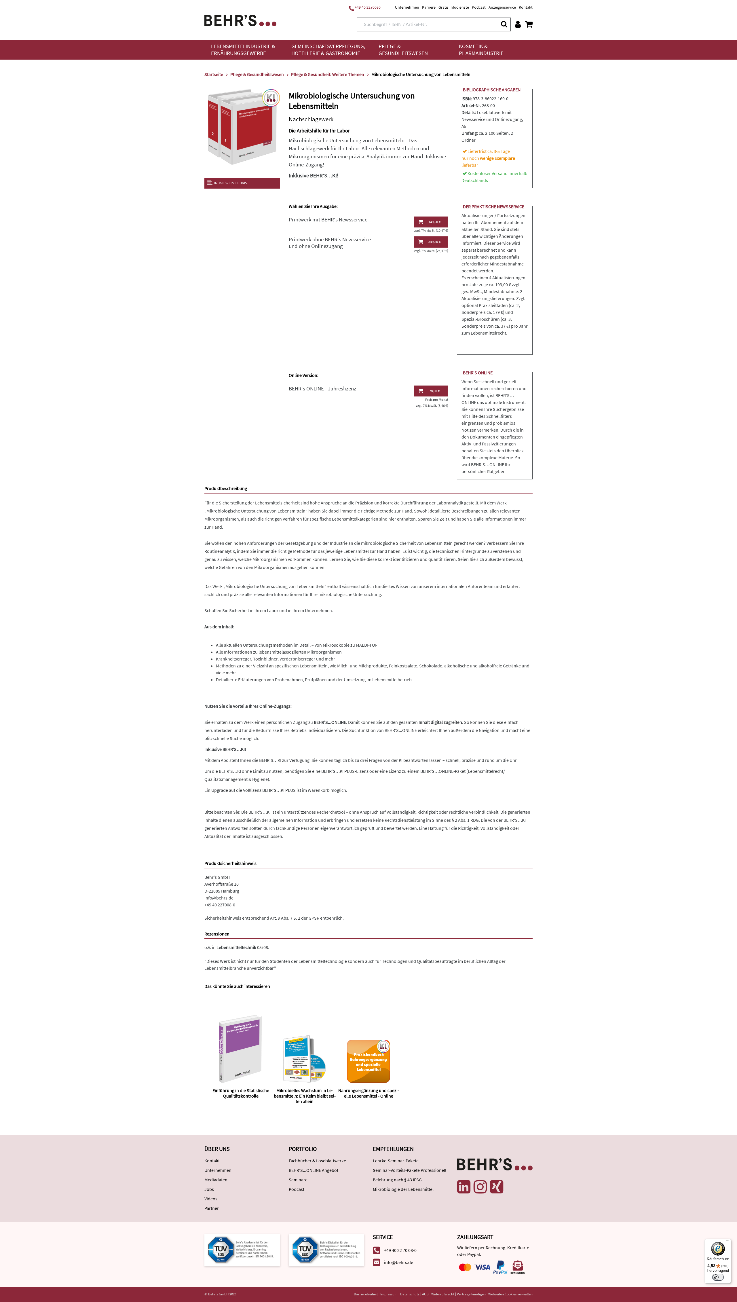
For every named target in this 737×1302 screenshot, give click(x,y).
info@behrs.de (218, 898)
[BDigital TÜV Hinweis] (242, 1249)
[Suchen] (504, 24)
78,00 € (434, 390)
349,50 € (434, 241)
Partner (211, 1208)
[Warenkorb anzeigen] (529, 24)
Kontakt (526, 7)
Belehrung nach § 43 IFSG (397, 1180)
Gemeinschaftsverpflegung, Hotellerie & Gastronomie (328, 49)
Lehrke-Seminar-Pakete (396, 1161)
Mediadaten (215, 1180)
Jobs (209, 1189)
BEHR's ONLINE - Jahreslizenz (322, 388)
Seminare (298, 1180)
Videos (210, 1199)
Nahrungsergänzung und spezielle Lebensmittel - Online (368, 1093)
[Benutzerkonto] (518, 24)
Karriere (429, 7)
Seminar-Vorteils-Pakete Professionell (409, 1170)
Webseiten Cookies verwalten (510, 1294)
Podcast (479, 7)
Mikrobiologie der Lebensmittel (403, 1189)
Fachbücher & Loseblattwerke (317, 1161)
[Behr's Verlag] (240, 19)
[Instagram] (480, 1187)
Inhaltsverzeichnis (230, 183)
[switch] (718, 1277)
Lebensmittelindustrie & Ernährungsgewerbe (243, 49)
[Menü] (727, 1242)
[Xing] (496, 1187)
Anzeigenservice (502, 7)
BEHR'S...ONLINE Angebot (313, 1170)
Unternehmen (407, 7)
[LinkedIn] (463, 1187)
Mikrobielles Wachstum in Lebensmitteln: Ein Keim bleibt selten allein (305, 1095)
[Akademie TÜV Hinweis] (326, 1249)
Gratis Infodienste (453, 7)
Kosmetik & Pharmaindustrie (481, 49)
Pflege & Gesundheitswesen (403, 49)
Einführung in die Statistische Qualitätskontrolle (240, 1093)
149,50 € (434, 221)
